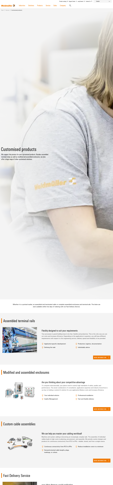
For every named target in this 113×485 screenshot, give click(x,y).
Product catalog (63, 1)
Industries (22, 5)
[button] (101, 357)
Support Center (72, 1)
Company (63, 5)
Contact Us (88, 1)
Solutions (31, 5)
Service (48, 5)
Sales (55, 5)
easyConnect (81, 1)
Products (40, 5)
